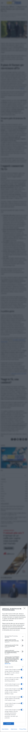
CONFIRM (8, 723)
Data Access (14, 729)
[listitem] (14, 636)
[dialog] (14, 669)
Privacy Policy (22, 729)
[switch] (22, 640)
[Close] (24, 608)
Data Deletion (5, 729)
